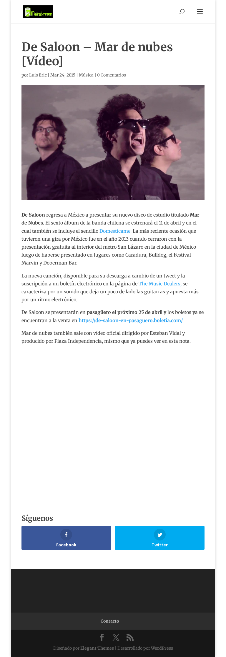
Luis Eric (38, 75)
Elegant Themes (97, 648)
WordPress (162, 648)
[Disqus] (113, 418)
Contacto (110, 621)
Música (86, 75)
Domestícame (114, 231)
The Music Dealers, (160, 284)
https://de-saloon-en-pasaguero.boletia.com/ (131, 320)
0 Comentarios (111, 75)
